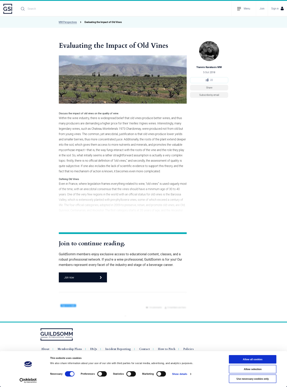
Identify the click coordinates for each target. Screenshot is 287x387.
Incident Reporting (118, 349)
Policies (188, 349)
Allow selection (253, 369)
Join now (69, 277)
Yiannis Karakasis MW (209, 67)
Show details (179, 374)
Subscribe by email (209, 95)
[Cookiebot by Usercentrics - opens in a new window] (28, 380)
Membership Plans (70, 349)
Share (209, 87)
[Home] (8, 9)
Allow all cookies (252, 359)
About (45, 349)
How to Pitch (166, 349)
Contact (144, 349)
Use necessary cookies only (253, 378)
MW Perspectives (68, 22)
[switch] (102, 374)
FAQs (93, 349)
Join (261, 8)
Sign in (275, 8)
